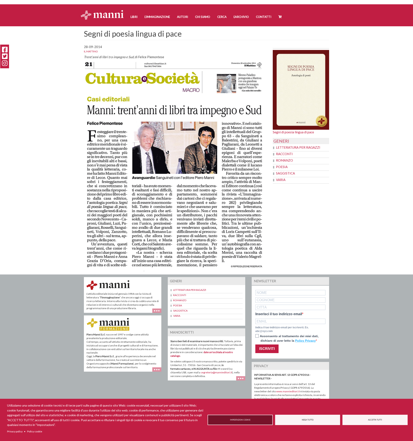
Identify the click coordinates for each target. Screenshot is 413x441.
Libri (134, 17)
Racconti (284, 154)
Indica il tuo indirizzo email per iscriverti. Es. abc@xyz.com (282, 329)
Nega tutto (307, 420)
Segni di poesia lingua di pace (293, 132)
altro (158, 371)
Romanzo (284, 160)
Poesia (282, 167)
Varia (280, 180)
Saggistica (285, 173)
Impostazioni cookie (240, 420)
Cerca (222, 17)
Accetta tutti (375, 420)
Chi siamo (202, 17)
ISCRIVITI (267, 349)
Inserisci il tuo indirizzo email (278, 314)
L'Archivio (241, 17)
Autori (182, 17)
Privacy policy (15, 431)
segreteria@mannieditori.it (216, 372)
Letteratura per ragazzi (298, 147)
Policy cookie (34, 431)
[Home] (104, 10)
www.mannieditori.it (288, 391)
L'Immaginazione (157, 17)
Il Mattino (91, 51)
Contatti (263, 17)
